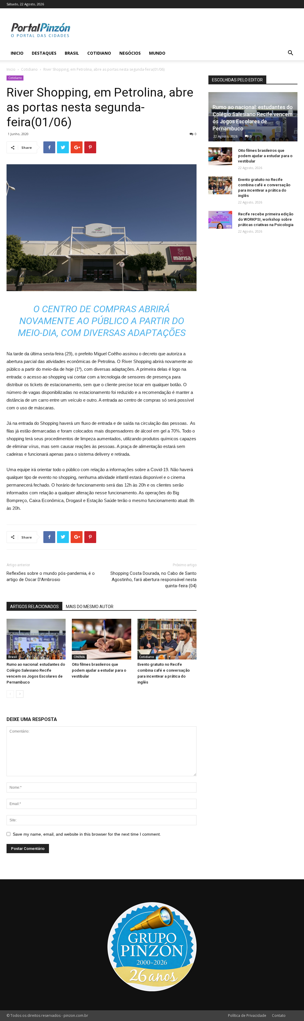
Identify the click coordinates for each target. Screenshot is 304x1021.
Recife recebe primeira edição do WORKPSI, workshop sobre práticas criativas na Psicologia (265, 219)
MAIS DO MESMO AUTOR (89, 606)
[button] (290, 53)
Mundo (157, 53)
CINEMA (79, 657)
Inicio (17, 53)
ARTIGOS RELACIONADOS (34, 606)
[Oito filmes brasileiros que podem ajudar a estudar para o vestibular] (101, 639)
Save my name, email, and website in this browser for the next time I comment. (87, 834)
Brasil (72, 53)
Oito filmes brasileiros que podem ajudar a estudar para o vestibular (99, 670)
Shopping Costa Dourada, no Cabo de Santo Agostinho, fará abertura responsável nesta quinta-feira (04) (153, 579)
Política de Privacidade (247, 1015)
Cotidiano (99, 53)
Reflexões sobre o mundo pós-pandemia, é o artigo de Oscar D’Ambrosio (51, 576)
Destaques (44, 53)
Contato (279, 1015)
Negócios (130, 53)
